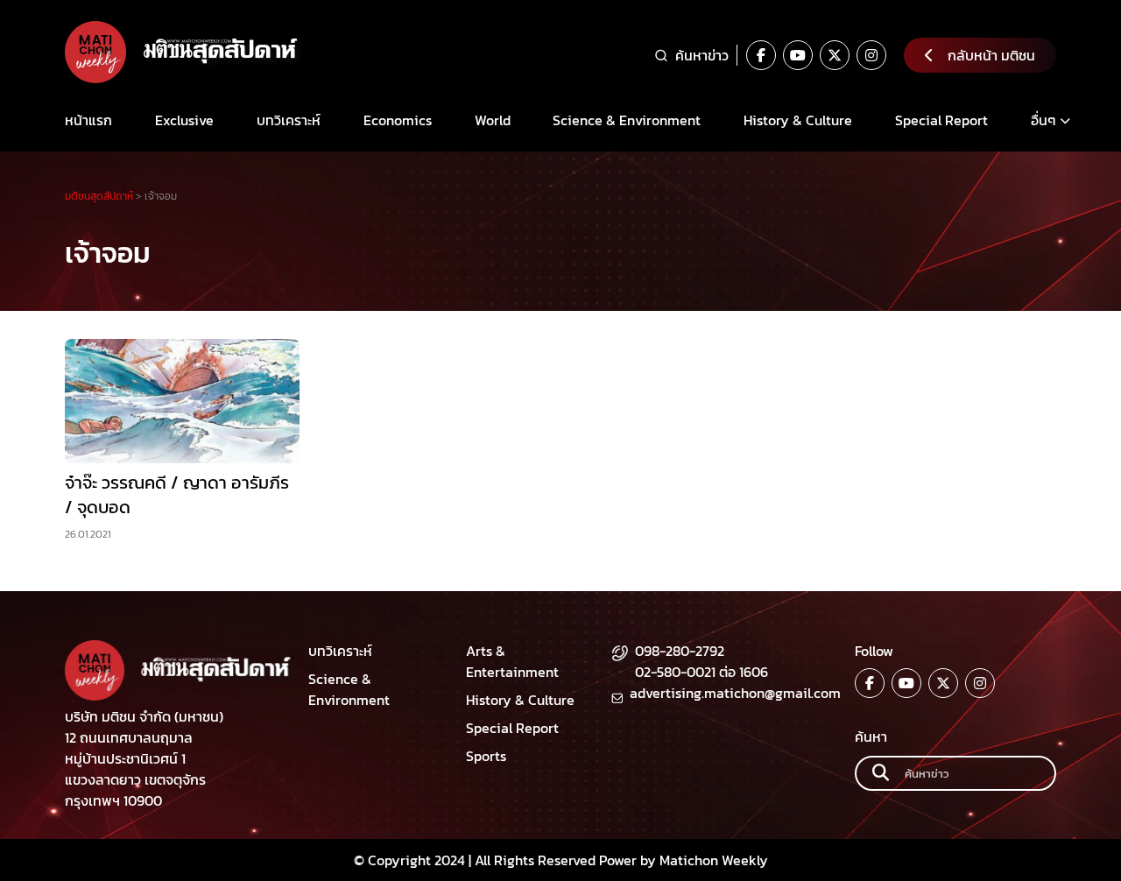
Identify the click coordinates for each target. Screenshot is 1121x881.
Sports (486, 755)
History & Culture (798, 119)
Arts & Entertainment (512, 661)
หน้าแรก (88, 119)
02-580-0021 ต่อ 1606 (701, 671)
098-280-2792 (679, 650)
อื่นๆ (1043, 119)
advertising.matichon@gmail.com (735, 692)
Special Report (941, 119)
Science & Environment (627, 119)
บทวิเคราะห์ (289, 119)
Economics (397, 119)
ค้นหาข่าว (702, 55)
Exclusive (184, 119)
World (493, 119)
